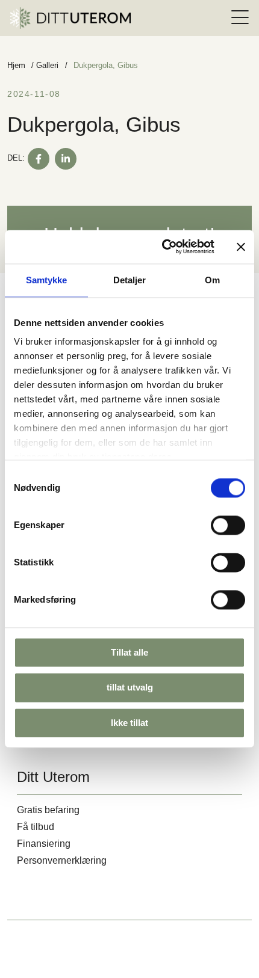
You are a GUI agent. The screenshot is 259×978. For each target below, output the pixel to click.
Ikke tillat (129, 723)
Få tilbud (35, 827)
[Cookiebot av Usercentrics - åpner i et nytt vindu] (162, 246)
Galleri (47, 65)
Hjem (16, 65)
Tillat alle (129, 652)
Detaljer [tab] (129, 280)
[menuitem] (240, 18)
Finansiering (43, 843)
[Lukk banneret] (241, 246)
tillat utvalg (130, 688)
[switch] (228, 525)
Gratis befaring (48, 810)
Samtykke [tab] (46, 280)
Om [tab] (212, 280)
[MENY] (240, 18)
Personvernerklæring (62, 860)
